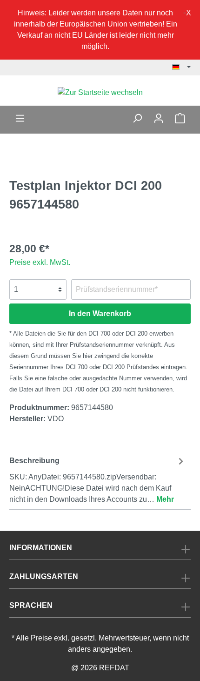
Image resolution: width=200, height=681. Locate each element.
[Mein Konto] (158, 118)
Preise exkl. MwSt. (39, 262)
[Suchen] (137, 118)
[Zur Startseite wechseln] (100, 92)
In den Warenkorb (100, 313)
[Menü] (20, 118)
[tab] (97, 479)
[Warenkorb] (180, 118)
